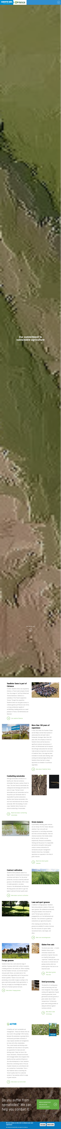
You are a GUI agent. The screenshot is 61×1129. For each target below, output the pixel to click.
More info (50, 1124)
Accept (42, 1124)
